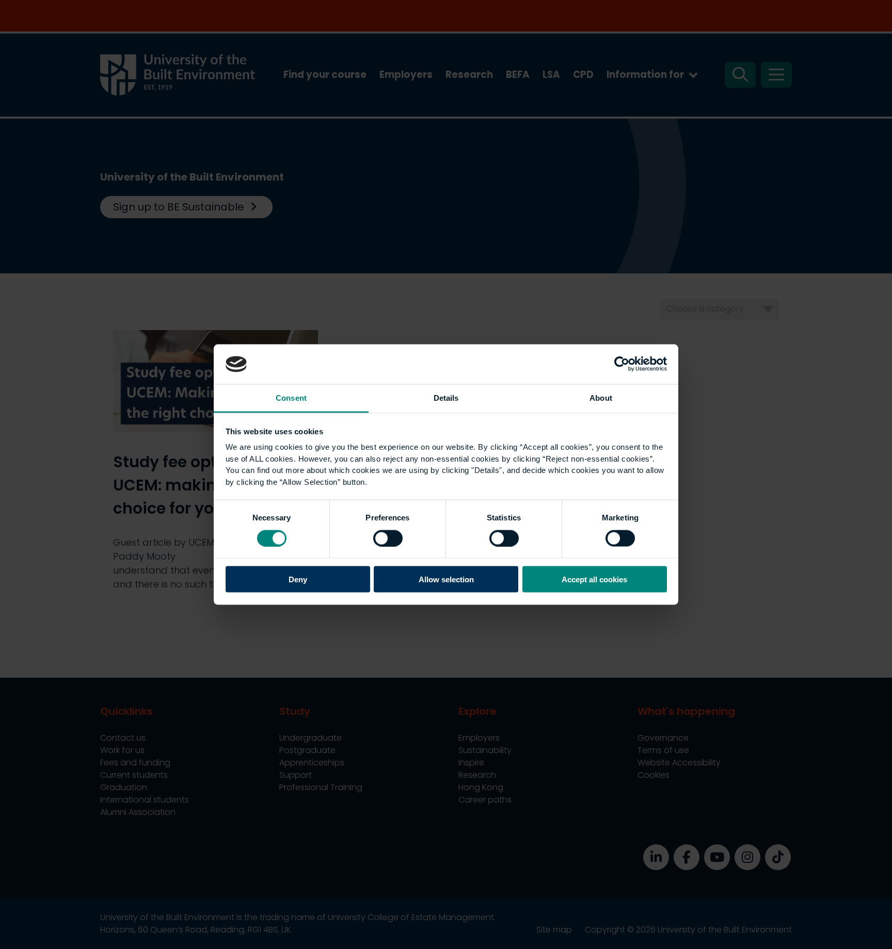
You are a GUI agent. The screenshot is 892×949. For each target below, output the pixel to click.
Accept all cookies (594, 579)
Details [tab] (446, 397)
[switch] (388, 538)
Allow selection (446, 579)
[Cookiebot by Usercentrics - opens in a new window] (622, 364)
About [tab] (601, 397)
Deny (298, 579)
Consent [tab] (291, 397)
